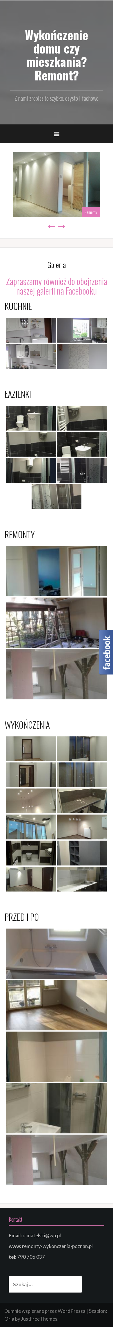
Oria (9, 1319)
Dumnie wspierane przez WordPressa (44, 1311)
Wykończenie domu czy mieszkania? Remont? (56, 55)
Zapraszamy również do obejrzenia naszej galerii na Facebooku (56, 286)
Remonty (91, 212)
